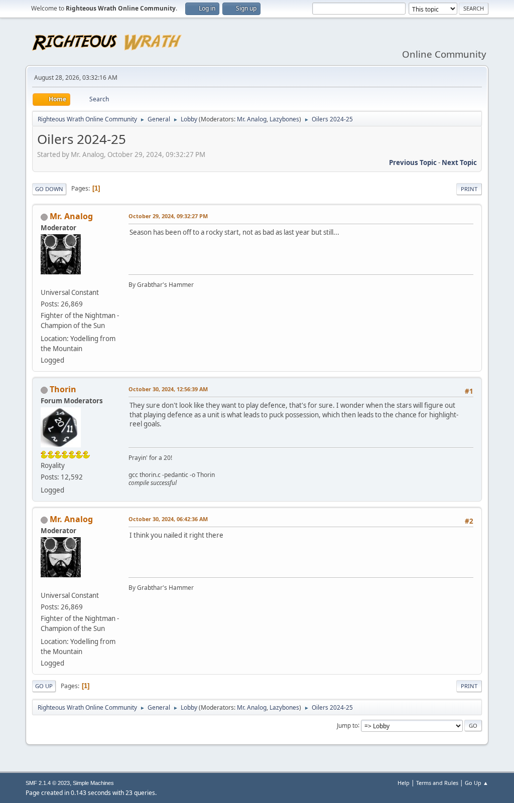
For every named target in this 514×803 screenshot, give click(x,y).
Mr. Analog (252, 119)
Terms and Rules (437, 782)
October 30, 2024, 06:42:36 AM (168, 519)
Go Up (44, 686)
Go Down (49, 189)
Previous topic (413, 162)
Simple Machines (93, 783)
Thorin (63, 389)
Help (404, 782)
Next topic (459, 162)
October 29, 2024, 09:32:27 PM (168, 216)
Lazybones (284, 119)
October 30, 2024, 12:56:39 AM (168, 389)
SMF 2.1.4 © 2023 (48, 783)
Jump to (347, 725)
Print (469, 189)
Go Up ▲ (476, 782)
